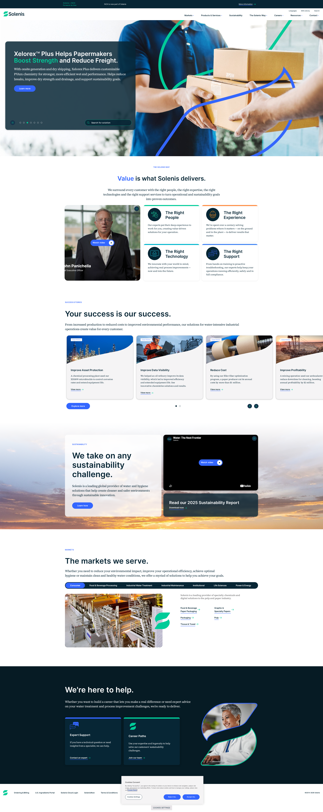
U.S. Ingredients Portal (45, 793)
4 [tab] (31, 122)
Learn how (82, 505)
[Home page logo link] (14, 16)
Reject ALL (172, 797)
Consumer (75, 585)
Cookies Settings (161, 808)
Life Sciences (220, 585)
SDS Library (305, 11)
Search (316, 11)
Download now (176, 507)
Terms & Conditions (109, 793)
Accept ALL (191, 797)
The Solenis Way (258, 15)
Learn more (24, 105)
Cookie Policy (132, 790)
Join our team (135, 757)
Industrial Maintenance (173, 585)
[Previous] (249, 405)
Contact (313, 15)
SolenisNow (89, 793)
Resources (296, 15)
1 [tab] (20, 122)
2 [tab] (24, 122)
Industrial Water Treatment (139, 585)
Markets (188, 15)
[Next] (256, 405)
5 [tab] (34, 122)
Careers (278, 15)
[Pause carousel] (12, 122)
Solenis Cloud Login (69, 793)
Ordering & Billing (21, 793)
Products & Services (211, 15)
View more (76, 389)
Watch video (99, 242)
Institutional (199, 585)
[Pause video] (136, 208)
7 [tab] (41, 122)
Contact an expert (79, 757)
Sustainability (235, 15)
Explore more (78, 406)
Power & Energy (243, 585)
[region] (162, 790)
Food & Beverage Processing (103, 585)
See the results (26, 93)
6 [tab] (38, 122)
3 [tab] (27, 122)
